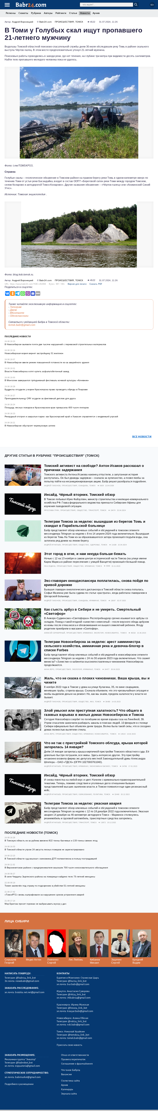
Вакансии (66, 1074)
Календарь (67, 1089)
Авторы (48, 13)
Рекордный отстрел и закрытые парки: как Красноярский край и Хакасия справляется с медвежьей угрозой (61, 416)
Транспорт (93, 510)
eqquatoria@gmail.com (27, 1066)
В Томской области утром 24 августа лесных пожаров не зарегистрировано (44, 849)
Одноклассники (19, 315)
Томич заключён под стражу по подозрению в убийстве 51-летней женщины (45, 885)
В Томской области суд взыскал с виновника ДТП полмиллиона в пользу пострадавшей (51, 858)
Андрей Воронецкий (22, 22)
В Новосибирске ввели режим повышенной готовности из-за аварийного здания (47, 362)
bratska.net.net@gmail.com (29, 992)
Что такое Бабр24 (70, 1070)
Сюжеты (23, 13)
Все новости (142, 436)
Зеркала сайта (69, 1093)
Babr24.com (45, 22)
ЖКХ (92, 702)
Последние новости (18, 336)
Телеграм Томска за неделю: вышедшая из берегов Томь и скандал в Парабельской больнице (94, 524)
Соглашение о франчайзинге (77, 1063)
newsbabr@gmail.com (27, 981)
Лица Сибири (17, 921)
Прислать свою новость (69, 1045)
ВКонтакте (17, 313)
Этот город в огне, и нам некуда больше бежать (85, 554)
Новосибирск (112, 633)
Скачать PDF (95, 284)
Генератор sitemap (75, 1104)
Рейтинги (60, 13)
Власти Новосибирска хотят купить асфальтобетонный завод (37, 371)
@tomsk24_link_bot (78, 1035)
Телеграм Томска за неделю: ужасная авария (82, 803)
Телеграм (16, 307)
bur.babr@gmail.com (78, 984)
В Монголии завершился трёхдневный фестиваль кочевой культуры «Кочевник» (47, 380)
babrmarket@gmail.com (28, 1077)
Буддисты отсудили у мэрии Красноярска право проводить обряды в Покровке (46, 389)
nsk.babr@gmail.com (78, 1024)
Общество (82, 510)
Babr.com (30, 5)
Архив (96, 13)
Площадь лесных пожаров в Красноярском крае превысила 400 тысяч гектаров (47, 407)
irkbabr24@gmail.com (78, 997)
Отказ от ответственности (75, 1055)
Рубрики (36, 13)
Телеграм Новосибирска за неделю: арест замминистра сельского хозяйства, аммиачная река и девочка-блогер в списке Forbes (94, 646)
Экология (99, 633)
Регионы (11, 13)
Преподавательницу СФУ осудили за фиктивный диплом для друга (40, 398)
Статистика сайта (70, 1080)
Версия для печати (77, 284)
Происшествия (64, 22)
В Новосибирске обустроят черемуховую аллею (30, 425)
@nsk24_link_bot (77, 1021)
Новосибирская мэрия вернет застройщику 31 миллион (34, 353)
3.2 (23, 1104)
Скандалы (83, 485)
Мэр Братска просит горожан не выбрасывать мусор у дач (35, 904)
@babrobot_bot (24, 1062)
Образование (85, 794)
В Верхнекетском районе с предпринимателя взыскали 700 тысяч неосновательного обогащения (56, 867)
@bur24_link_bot (77, 981)
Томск (79, 22)
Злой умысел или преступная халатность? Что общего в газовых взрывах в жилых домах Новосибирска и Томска (94, 713)
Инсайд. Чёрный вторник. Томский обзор (79, 495)
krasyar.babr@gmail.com (80, 1011)
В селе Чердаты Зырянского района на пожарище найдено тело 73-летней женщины (50, 876)
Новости (85, 13)
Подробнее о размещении (19, 1084)
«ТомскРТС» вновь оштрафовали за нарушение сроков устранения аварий (44, 894)
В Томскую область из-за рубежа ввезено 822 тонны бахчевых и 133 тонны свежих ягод (51, 840)
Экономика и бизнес (99, 766)
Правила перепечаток (73, 1059)
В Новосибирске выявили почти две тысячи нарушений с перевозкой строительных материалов (55, 344)
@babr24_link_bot (26, 978)
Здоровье (95, 545)
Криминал (90, 566)
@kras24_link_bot (77, 1008)
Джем (13, 310)
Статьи (73, 13)
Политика (98, 794)
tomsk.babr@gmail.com (21, 325)
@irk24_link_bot (76, 994)
